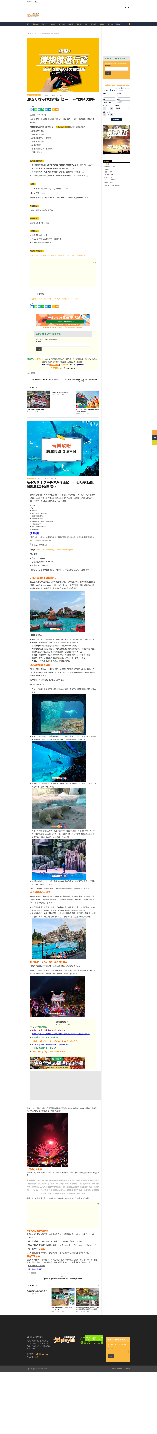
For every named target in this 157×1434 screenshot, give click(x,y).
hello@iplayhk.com (67, 368)
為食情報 (53, 24)
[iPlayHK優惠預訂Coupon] (63, 320)
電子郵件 (39, 341)
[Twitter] (46, 109)
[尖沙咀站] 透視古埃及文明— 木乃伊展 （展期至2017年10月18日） (56, 299)
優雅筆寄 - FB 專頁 (109, 166)
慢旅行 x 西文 (108, 172)
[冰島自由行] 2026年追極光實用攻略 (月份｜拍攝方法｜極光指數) (63, 1278)
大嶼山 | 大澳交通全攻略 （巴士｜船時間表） (49, 1030)
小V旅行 (106, 164)
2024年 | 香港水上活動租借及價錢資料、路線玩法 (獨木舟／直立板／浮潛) (61, 1034)
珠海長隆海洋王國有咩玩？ (39, 513)
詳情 (36, 1357)
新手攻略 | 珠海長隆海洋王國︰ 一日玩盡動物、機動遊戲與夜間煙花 (61, 484)
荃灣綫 (38, 95)
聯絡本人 (110, 24)
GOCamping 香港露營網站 (112, 185)
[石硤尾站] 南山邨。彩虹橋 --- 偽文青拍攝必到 (45, 378)
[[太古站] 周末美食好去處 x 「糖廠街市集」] (38, 399)
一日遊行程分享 (36, 524)
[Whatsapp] (35, 109)
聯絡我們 (128, 1368)
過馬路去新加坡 (108, 182)
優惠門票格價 (35, 529)
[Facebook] (122, 7)
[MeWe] (49, 109)
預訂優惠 (102, 24)
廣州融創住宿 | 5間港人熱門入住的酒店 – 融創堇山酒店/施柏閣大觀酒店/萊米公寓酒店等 (87, 1308)
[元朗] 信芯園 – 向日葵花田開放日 (60, 392)
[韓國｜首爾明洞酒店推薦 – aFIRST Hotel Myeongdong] (63, 1297)
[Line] (42, 109)
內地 (28, 478)
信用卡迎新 (62, 24)
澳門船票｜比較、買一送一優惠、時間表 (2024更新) (52, 1044)
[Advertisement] (97, 15)
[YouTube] (125, 7)
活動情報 (33, 95)
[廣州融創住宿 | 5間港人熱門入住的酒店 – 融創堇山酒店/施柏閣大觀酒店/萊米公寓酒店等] (87, 1297)
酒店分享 (44, 24)
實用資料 (34, 511)
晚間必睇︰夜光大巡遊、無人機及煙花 (42, 521)
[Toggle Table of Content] (31, 508)
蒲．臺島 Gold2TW (109, 174)
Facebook (64, 365)
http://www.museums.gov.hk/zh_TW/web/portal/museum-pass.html (57, 255)
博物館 (32, 373)
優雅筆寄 (107, 169)
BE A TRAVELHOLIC (110, 180)
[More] (57, 109)
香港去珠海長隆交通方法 (39, 526)
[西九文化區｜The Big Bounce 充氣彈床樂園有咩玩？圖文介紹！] (87, 399)
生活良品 (71, 24)
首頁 (28, 24)
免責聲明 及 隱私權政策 (116, 1368)
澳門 (86, 24)
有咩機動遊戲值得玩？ (38, 519)
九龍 (28, 95)
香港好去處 (36, 24)
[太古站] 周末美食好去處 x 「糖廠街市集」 (37, 409)
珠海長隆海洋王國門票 (36, 1266)
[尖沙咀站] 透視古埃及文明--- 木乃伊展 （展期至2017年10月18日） (81, 379)
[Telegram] (39, 109)
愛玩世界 (93, 24)
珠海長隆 (33, 1272)
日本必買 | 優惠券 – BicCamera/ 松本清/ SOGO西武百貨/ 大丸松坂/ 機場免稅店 (37, 1290)
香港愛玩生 (56, 95)
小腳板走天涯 (108, 177)
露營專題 (79, 24)
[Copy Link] (53, 109)
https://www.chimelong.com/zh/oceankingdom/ (55, 549)
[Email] (128, 7)
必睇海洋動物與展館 (37, 516)
